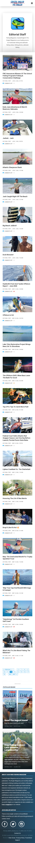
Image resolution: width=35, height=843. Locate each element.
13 (14, 672)
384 (10, 674)
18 (4, 674)
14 (17, 672)
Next (14, 674)
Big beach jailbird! (10, 226)
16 (24, 672)
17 (28, 672)
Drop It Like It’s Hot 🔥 (11, 527)
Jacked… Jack (8, 138)
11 (7, 672)
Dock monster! (8, 255)
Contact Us (17, 833)
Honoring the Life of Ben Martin (15, 498)
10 (4, 672)
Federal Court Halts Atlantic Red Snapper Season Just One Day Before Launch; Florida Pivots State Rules (16, 438)
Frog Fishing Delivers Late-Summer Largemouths (14, 747)
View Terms (12, 837)
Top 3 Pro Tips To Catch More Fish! (15, 407)
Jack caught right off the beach (15, 196)
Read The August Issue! (16, 720)
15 (21, 672)
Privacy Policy (20, 837)
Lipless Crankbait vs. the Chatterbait (16, 469)
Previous (7, 669)
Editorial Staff (8, 726)
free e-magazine (7, 804)
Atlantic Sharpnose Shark (12, 167)
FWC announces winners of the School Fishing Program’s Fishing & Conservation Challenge (17, 76)
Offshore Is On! (8, 315)
